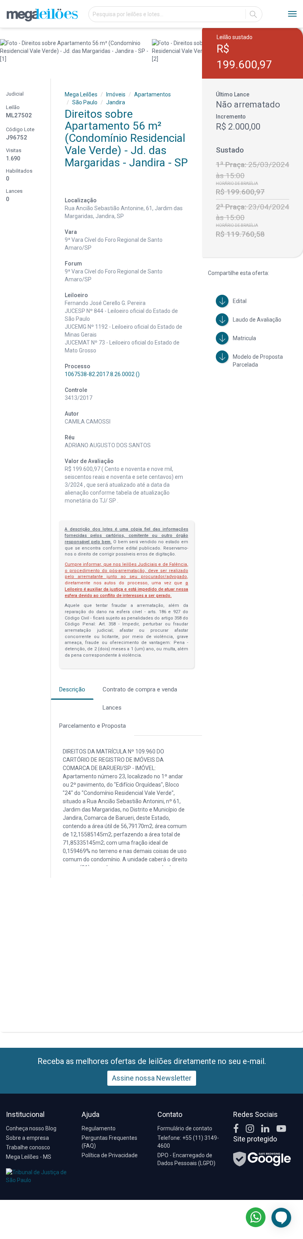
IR (253, 14)
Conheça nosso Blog (31, 1128)
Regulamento (99, 1128)
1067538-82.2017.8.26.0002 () (102, 374)
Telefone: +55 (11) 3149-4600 (188, 1142)
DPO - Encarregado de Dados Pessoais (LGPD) (186, 1159)
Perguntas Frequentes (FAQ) (109, 1142)
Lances (112, 707)
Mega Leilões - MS (28, 1157)
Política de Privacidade (110, 1155)
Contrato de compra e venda (140, 689)
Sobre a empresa (27, 1138)
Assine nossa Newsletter (151, 1078)
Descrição (72, 689)
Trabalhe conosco (28, 1147)
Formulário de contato (184, 1128)
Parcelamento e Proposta (92, 725)
